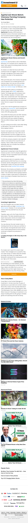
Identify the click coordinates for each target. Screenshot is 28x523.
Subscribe (9, 5)
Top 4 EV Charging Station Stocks (10, 478)
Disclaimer (18, 512)
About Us (3, 512)
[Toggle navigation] (25, 6)
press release (4, 178)
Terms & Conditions (19, 515)
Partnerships (13, 512)
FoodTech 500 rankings (17, 166)
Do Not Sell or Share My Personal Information (17, 513)
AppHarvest (4, 61)
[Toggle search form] (22, 6)
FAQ (6, 515)
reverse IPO (12, 108)
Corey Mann (6, 22)
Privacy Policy (20, 270)
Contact (8, 512)
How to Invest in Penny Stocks (9, 475)
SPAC (14, 91)
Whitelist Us (24, 512)
